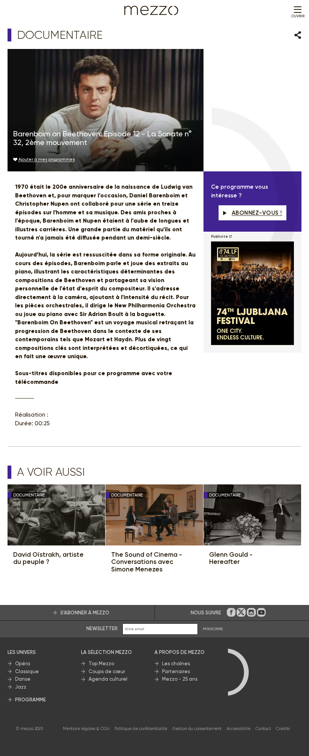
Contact (263, 728)
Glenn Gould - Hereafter (230, 558)
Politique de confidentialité (141, 728)
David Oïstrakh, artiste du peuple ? (48, 558)
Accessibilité (238, 728)
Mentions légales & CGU (86, 728)
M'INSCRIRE (213, 629)
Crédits (283, 728)
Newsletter (102, 628)
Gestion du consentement (197, 728)
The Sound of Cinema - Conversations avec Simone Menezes (146, 562)
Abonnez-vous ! (257, 212)
